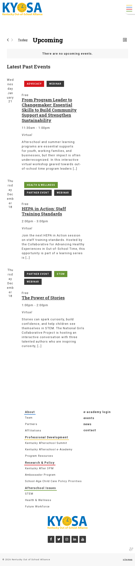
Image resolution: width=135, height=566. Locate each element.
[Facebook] (51, 539)
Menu (129, 8)
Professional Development (46, 437)
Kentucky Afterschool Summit (46, 443)
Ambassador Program (40, 474)
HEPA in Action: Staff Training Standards (44, 211)
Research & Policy (40, 462)
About (30, 412)
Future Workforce (37, 506)
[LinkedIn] (74, 539)
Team (28, 417)
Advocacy (34, 83)
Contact (89, 430)
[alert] (67, 53)
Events (88, 418)
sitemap (128, 559)
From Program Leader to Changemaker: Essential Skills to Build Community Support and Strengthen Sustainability (49, 110)
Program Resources (39, 455)
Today (23, 40)
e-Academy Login (97, 412)
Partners (31, 424)
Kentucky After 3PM (39, 468)
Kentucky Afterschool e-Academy (48, 449)
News (87, 424)
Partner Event (38, 192)
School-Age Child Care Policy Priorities (53, 481)
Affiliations (33, 430)
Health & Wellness (41, 185)
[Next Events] (12, 39)
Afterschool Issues (40, 488)
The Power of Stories (43, 297)
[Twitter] (59, 539)
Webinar (55, 83)
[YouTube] (82, 539)
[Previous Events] (8, 39)
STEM (61, 274)
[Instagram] (67, 539)
